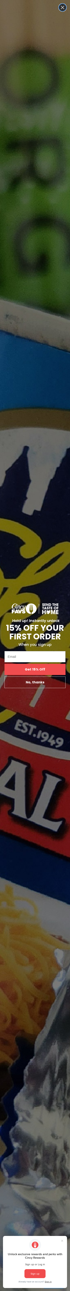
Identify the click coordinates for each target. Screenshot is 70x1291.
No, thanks (35, 682)
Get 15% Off (35, 669)
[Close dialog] (62, 7)
